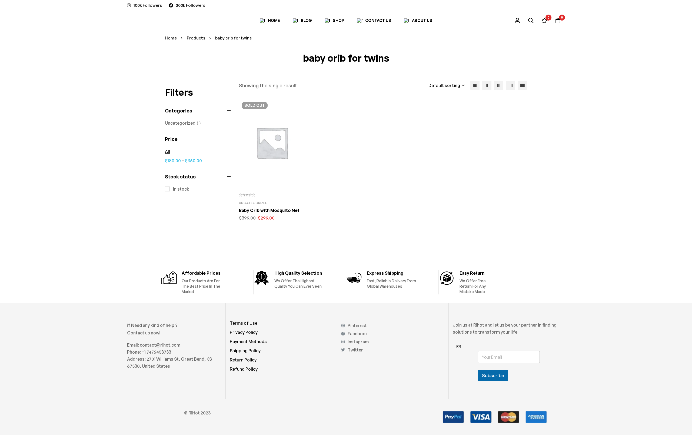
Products (196, 38)
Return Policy (243, 360)
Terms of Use (243, 323)
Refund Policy (244, 369)
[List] (475, 85)
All (167, 151)
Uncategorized (183, 123)
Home (171, 38)
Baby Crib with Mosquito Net (269, 210)
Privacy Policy (244, 332)
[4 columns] (510, 85)
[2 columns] (486, 85)
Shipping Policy (245, 350)
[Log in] (517, 21)
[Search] (531, 21)
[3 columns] (498, 85)
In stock (181, 189)
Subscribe (493, 375)
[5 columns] (522, 85)
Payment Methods (248, 341)
